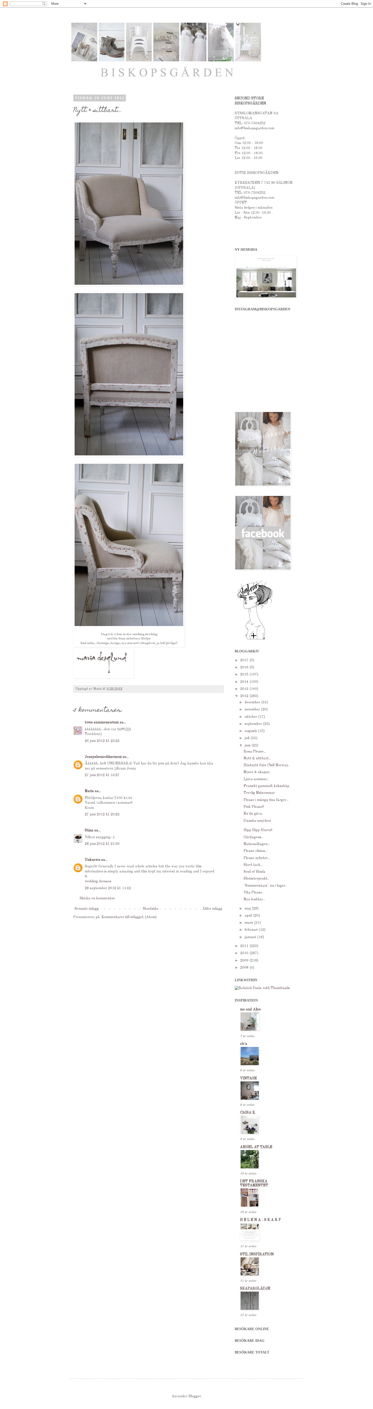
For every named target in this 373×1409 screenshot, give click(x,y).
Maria (89, 791)
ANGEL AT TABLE (256, 1147)
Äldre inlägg (212, 909)
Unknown (92, 860)
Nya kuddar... (254, 899)
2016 (244, 667)
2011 (244, 946)
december (253, 702)
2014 (244, 682)
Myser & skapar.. (257, 772)
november (253, 709)
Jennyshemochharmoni (103, 757)
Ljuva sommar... (256, 779)
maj (248, 908)
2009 (244, 960)
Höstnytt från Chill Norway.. (267, 765)
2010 (244, 953)
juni (248, 745)
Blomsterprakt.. (256, 878)
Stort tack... (253, 865)
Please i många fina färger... (266, 800)
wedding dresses (98, 881)
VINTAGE (248, 1078)
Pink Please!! (254, 807)
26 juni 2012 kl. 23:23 (102, 741)
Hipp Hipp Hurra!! (258, 830)
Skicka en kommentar (97, 898)
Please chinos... (255, 851)
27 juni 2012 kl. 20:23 (102, 814)
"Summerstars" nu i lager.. (265, 885)
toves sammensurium (102, 722)
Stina (89, 830)
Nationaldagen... (257, 844)
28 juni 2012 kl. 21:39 (102, 844)
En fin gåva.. (253, 813)
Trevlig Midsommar (259, 793)
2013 (244, 689)
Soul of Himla (254, 871)
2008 (244, 967)
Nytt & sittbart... (257, 758)
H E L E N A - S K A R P (260, 1220)
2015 (244, 674)
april (249, 915)
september (254, 724)
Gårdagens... (254, 837)
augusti (251, 731)
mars (249, 922)
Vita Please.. (254, 892)
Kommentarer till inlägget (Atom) (129, 917)
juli (247, 738)
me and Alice (250, 1009)
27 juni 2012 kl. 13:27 (102, 775)
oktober (251, 717)
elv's (243, 1044)
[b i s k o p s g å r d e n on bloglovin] (255, 639)
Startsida (150, 909)
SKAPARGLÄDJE (255, 1288)
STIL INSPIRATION (257, 1254)
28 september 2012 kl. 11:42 (108, 888)
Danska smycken (257, 821)
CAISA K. (248, 1112)
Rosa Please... (255, 751)
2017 (244, 660)
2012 (244, 696)
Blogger (195, 1396)
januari (251, 937)
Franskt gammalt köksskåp (266, 786)
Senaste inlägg (87, 909)
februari (252, 930)
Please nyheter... (257, 858)
